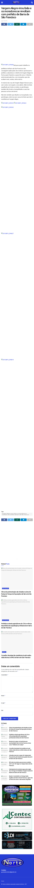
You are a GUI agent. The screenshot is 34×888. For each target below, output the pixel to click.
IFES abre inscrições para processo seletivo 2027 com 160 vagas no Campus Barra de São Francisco (20, 764)
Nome (3, 695)
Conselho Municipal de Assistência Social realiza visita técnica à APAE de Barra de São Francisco (20, 750)
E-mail (3, 703)
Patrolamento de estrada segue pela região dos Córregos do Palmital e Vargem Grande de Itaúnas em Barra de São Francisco (21, 771)
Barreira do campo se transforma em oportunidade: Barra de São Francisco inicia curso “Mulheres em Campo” (20, 743)
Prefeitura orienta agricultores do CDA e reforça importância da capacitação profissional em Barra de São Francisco (16, 626)
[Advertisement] (17, 44)
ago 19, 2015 (4, 20)
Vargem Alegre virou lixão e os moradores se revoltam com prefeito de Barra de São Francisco (15, 514)
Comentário (4, 675)
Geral (4, 651)
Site (2, 710)
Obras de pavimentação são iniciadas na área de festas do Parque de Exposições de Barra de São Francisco (16, 594)
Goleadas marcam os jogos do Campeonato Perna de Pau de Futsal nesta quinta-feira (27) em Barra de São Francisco (20, 757)
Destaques (5, 588)
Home (2, 881)
